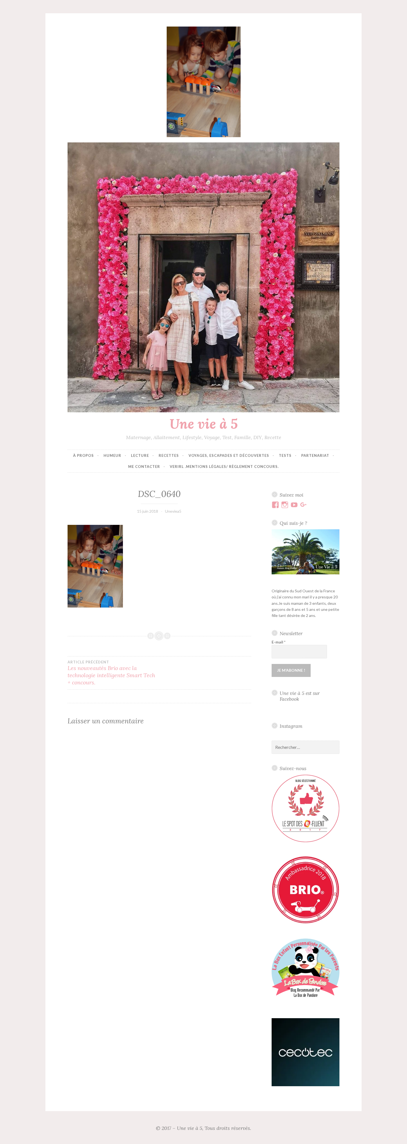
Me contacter (144, 466)
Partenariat (315, 455)
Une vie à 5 (203, 423)
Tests (285, 455)
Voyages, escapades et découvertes (229, 455)
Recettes (169, 455)
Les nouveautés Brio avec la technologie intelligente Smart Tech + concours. (111, 673)
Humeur (112, 455)
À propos (83, 455)
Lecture (140, 455)
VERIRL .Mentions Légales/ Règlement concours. (224, 466)
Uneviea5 (173, 511)
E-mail (278, 642)
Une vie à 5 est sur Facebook (300, 696)
